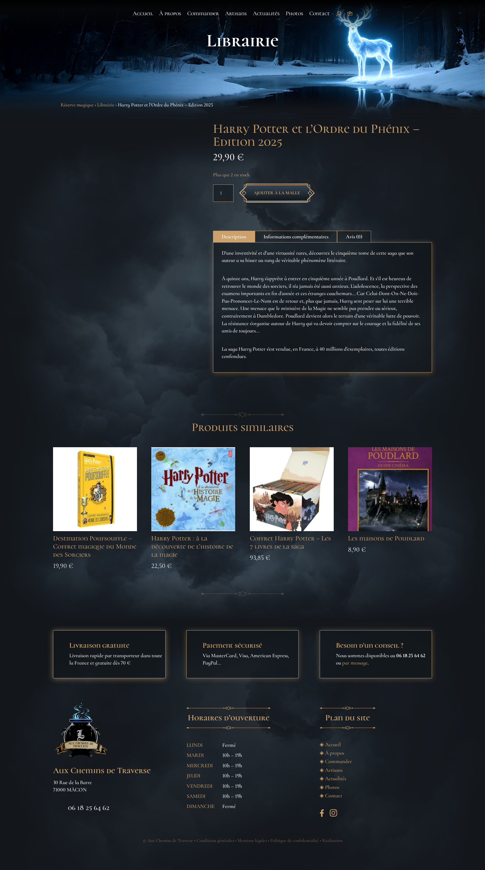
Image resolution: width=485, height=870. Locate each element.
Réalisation (332, 840)
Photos (294, 13)
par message (355, 662)
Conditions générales (215, 840)
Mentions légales (252, 840)
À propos (170, 13)
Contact (319, 13)
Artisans (236, 13)
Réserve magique (77, 105)
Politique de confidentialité (294, 840)
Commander (203, 13)
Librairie (242, 40)
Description (234, 236)
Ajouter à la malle (277, 193)
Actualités (266, 13)
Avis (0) (354, 236)
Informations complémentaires (296, 236)
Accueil (143, 13)
